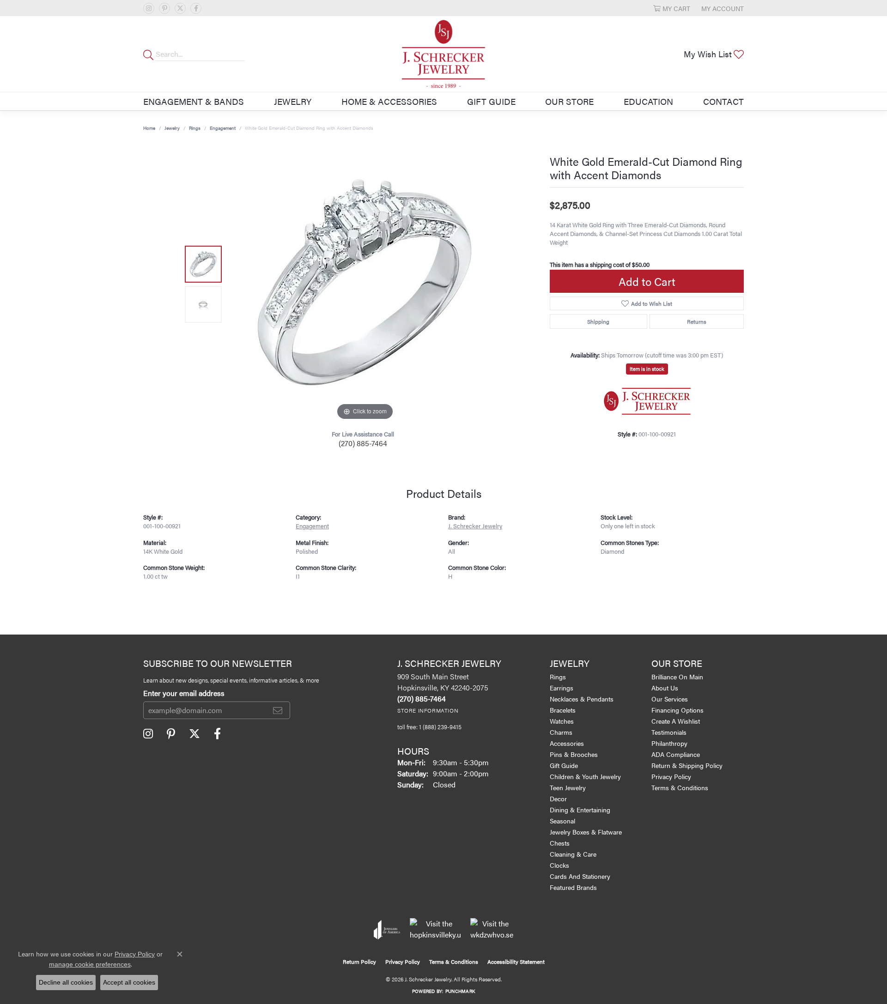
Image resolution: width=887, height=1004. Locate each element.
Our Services (669, 698)
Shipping (598, 321)
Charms (561, 732)
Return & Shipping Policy (687, 765)
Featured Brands (573, 887)
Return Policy (359, 961)
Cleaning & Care (573, 854)
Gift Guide (491, 101)
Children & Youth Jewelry (585, 776)
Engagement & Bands (193, 101)
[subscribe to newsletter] (278, 710)
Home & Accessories (389, 101)
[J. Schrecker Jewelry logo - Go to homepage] (443, 54)
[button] (671, 8)
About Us (664, 687)
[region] (365, 284)
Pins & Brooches (574, 754)
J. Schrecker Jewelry (475, 526)
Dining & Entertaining (580, 809)
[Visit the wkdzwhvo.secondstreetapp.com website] (491, 929)
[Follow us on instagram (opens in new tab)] (148, 8)
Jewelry (292, 101)
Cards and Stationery (580, 876)
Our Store (569, 101)
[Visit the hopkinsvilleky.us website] (435, 929)
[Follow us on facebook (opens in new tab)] (195, 8)
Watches (562, 721)
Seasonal (562, 820)
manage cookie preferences (90, 964)
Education (648, 101)
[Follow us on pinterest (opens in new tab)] (164, 8)
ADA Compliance (675, 754)
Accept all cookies (129, 982)
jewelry (172, 128)
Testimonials (669, 732)
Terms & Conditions (679, 787)
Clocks (559, 865)
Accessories (567, 743)
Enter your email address (184, 693)
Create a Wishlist (675, 721)
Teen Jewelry (568, 787)
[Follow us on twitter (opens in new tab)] (180, 8)
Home (149, 128)
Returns (696, 321)
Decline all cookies (66, 982)
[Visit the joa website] (387, 929)
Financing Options (677, 709)
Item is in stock (647, 368)
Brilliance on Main (677, 676)
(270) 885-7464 (363, 443)
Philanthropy (669, 743)
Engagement (223, 128)
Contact (723, 101)
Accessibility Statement (516, 961)
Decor (558, 798)
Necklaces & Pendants (582, 698)
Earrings (561, 687)
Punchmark (460, 991)
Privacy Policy (671, 776)
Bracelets (563, 709)
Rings (194, 128)
